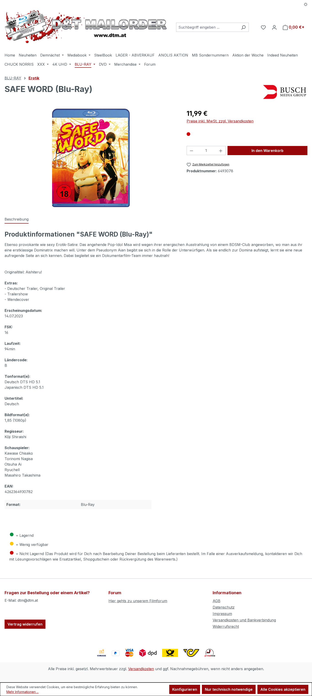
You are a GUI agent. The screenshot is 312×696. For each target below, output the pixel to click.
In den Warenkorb (267, 150)
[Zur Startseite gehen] (86, 26)
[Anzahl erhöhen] (221, 150)
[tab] (17, 219)
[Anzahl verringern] (191, 150)
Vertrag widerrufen (25, 624)
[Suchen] (243, 27)
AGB (216, 601)
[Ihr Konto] (274, 27)
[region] (91, 158)
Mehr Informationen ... (22, 692)
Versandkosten (141, 668)
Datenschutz (224, 607)
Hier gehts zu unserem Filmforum (137, 601)
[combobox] (207, 27)
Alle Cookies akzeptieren (282, 689)
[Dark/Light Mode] (306, 4)
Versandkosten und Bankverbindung (244, 620)
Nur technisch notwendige (229, 689)
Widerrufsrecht (226, 626)
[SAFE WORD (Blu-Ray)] (91, 158)
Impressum (222, 613)
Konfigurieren (184, 689)
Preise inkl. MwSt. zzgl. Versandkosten (220, 121)
